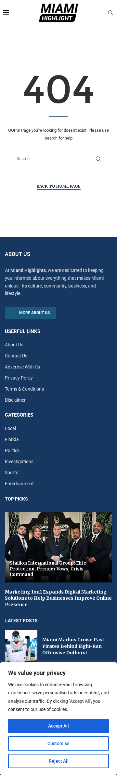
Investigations (19, 461)
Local (10, 428)
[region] (58, 718)
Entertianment (19, 483)
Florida (12, 439)
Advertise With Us (22, 367)
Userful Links (22, 331)
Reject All (59, 761)
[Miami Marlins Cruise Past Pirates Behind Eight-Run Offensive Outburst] (21, 646)
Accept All (58, 725)
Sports (11, 472)
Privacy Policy (19, 378)
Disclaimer (15, 400)
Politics (12, 450)
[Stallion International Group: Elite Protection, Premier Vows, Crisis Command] (58, 547)
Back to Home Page (59, 186)
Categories (19, 415)
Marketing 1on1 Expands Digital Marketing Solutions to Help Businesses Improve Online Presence (58, 598)
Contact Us (16, 356)
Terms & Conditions (24, 389)
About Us (14, 344)
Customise (58, 743)
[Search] (110, 13)
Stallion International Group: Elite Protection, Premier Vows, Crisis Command (48, 568)
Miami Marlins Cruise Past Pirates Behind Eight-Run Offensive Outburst (73, 646)
